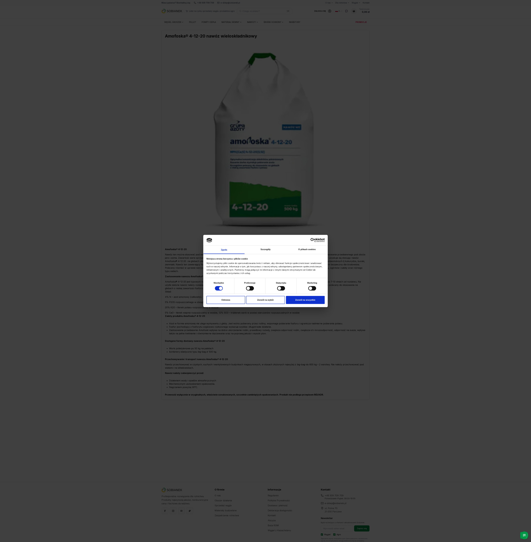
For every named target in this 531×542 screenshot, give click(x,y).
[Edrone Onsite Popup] (265, 271)
